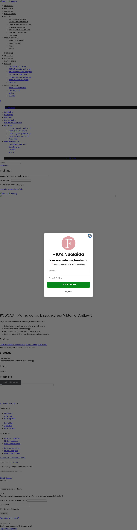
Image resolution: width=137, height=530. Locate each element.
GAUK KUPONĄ (68, 284)
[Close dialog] (90, 236)
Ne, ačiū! (68, 291)
